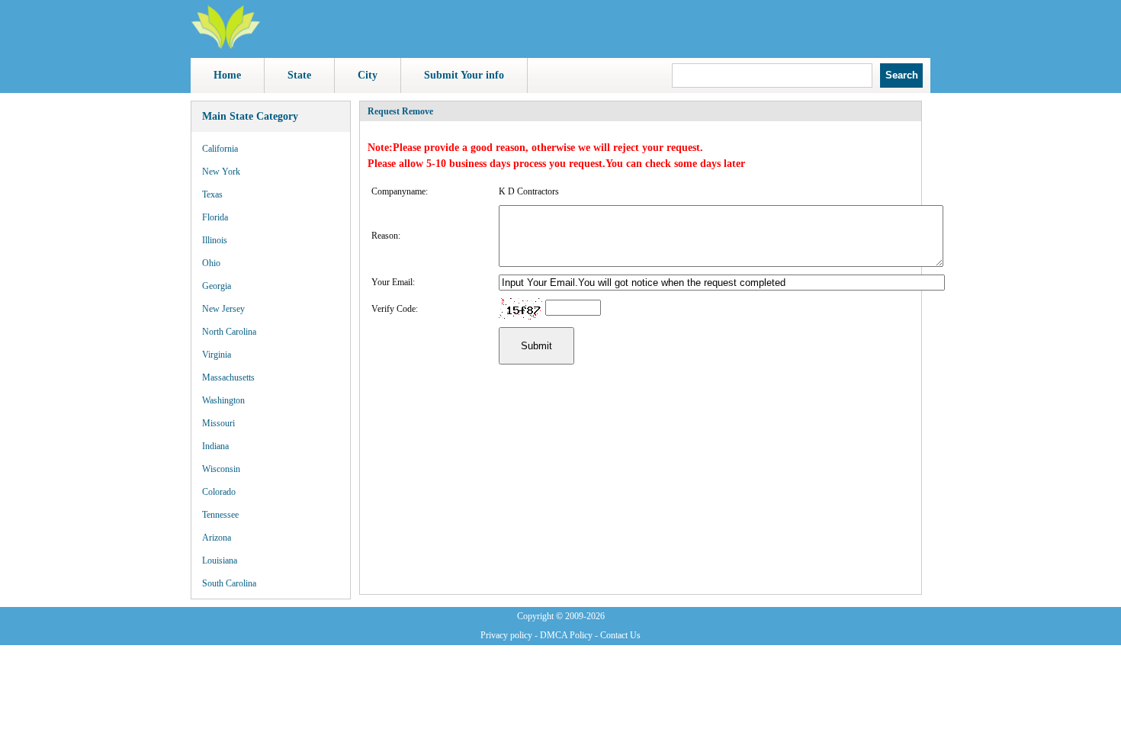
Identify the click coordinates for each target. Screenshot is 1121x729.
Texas (212, 194)
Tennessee (220, 514)
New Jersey (223, 308)
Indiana (215, 446)
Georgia (216, 286)
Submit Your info (464, 75)
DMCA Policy (566, 635)
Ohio (211, 263)
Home (227, 75)
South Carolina (229, 583)
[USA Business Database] (226, 46)
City (367, 75)
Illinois (214, 240)
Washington (223, 400)
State (299, 75)
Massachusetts (228, 377)
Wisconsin (221, 469)
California (220, 148)
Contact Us (620, 635)
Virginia (216, 354)
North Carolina (229, 331)
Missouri (218, 423)
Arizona (216, 537)
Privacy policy (506, 635)
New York (221, 171)
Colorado (219, 492)
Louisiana (219, 560)
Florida (215, 217)
